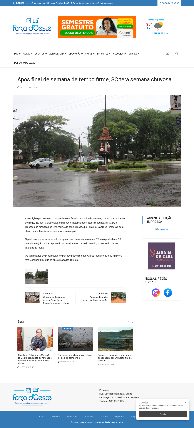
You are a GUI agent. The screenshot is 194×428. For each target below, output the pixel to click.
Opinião (133, 53)
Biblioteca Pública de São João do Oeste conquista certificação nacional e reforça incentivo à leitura (34, 359)
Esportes (102, 53)
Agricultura (56, 53)
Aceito (163, 414)
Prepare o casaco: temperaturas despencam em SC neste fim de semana (115, 357)
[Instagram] (156, 292)
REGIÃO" (67, 329)
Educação (74, 53)
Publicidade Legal (24, 63)
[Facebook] (167, 292)
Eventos (40, 53)
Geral (42, 416)
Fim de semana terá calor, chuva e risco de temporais (75, 356)
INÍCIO (17, 53)
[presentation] (128, 322)
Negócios (118, 53)
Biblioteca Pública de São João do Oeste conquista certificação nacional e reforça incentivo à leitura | (81, 3)
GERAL (26, 53)
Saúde (88, 53)
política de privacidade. (149, 408)
